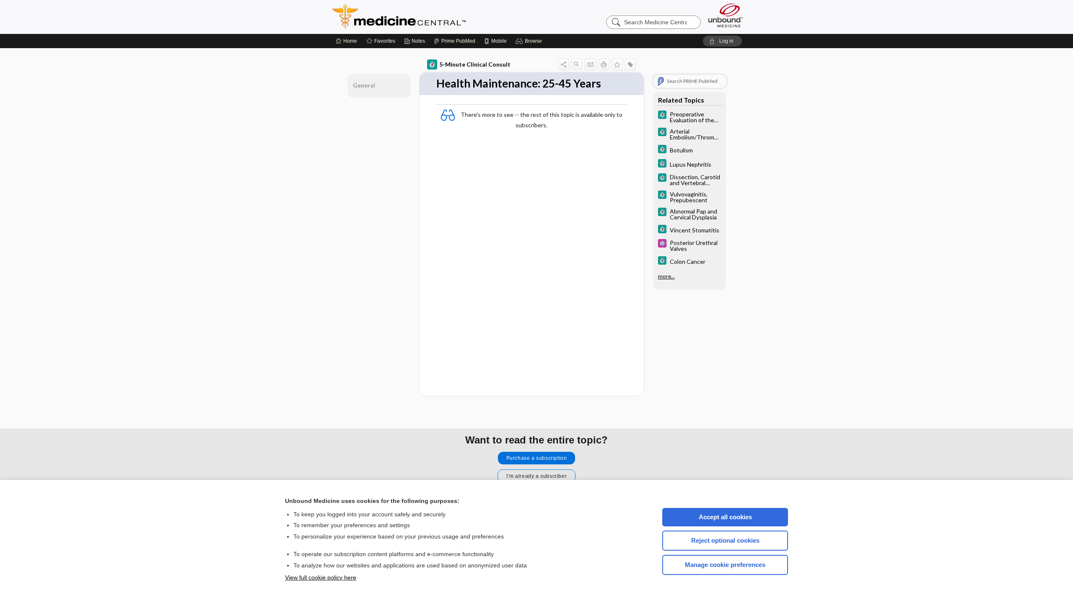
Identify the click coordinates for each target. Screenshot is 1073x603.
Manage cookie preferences (725, 564)
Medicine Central (436, 16)
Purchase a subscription (536, 458)
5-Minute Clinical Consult (475, 64)
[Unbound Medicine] (725, 15)
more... (666, 276)
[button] (530, 41)
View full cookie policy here (320, 577)
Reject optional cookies (725, 540)
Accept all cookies (725, 517)
